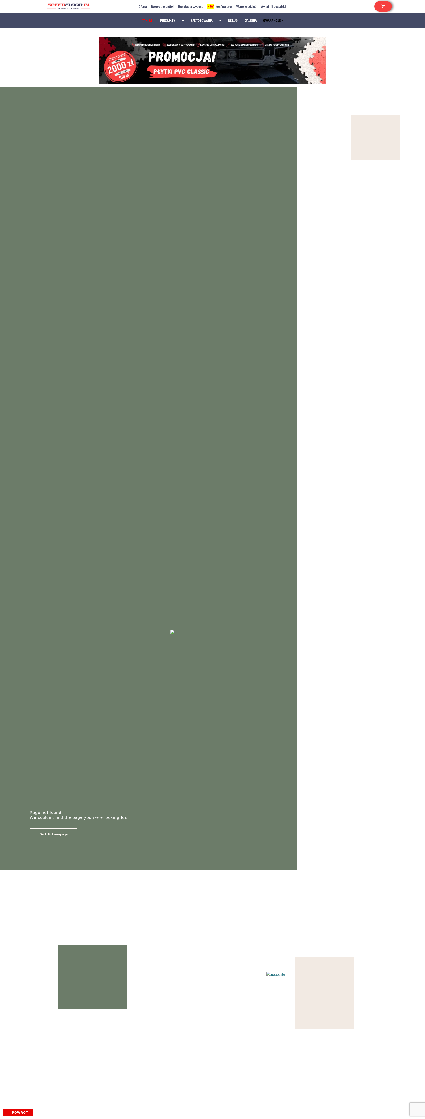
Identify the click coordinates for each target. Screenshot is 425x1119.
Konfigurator (219, 6)
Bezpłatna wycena (190, 6)
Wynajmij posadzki (273, 6)
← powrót (18, 1112)
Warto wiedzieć (246, 6)
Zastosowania (201, 20)
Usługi (233, 20)
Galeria (251, 20)
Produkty (167, 20)
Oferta (143, 6)
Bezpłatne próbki (162, 6)
